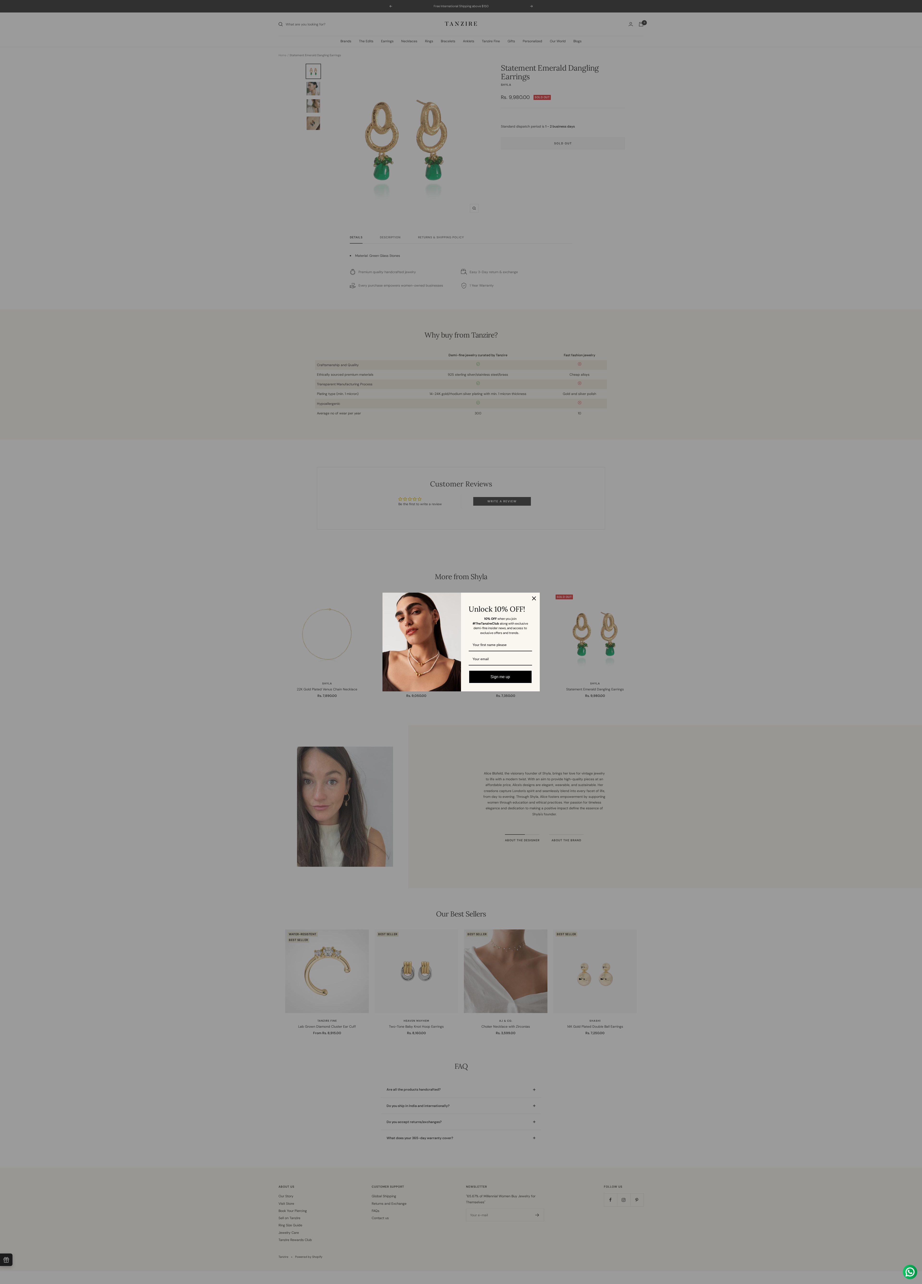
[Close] (534, 598)
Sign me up (500, 677)
